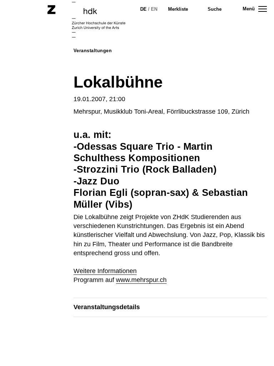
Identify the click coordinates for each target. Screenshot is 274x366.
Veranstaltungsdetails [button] (106, 307)
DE (143, 9)
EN (154, 9)
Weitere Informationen (105, 270)
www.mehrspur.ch (141, 279)
